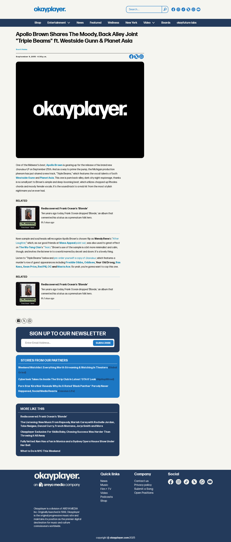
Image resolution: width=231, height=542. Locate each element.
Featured (95, 22)
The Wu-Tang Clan (30, 247)
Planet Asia (47, 177)
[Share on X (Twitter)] (136, 56)
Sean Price (30, 266)
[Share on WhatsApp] (141, 56)
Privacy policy (143, 485)
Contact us (141, 481)
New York (131, 22)
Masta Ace (63, 266)
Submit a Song (143, 489)
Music (104, 485)
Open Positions (144, 493)
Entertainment (56, 22)
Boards (165, 22)
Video (147, 22)
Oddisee (89, 262)
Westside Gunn (25, 177)
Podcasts (106, 497)
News (80, 22)
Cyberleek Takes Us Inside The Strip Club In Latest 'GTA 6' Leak (66, 379)
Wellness (113, 22)
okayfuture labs (186, 22)
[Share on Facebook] (131, 56)
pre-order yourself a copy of (75, 258)
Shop (38, 22)
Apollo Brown (54, 165)
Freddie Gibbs (74, 262)
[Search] (165, 9)
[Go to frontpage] (50, 9)
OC (50, 266)
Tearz (47, 247)
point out (72, 243)
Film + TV (105, 489)
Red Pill (42, 266)
